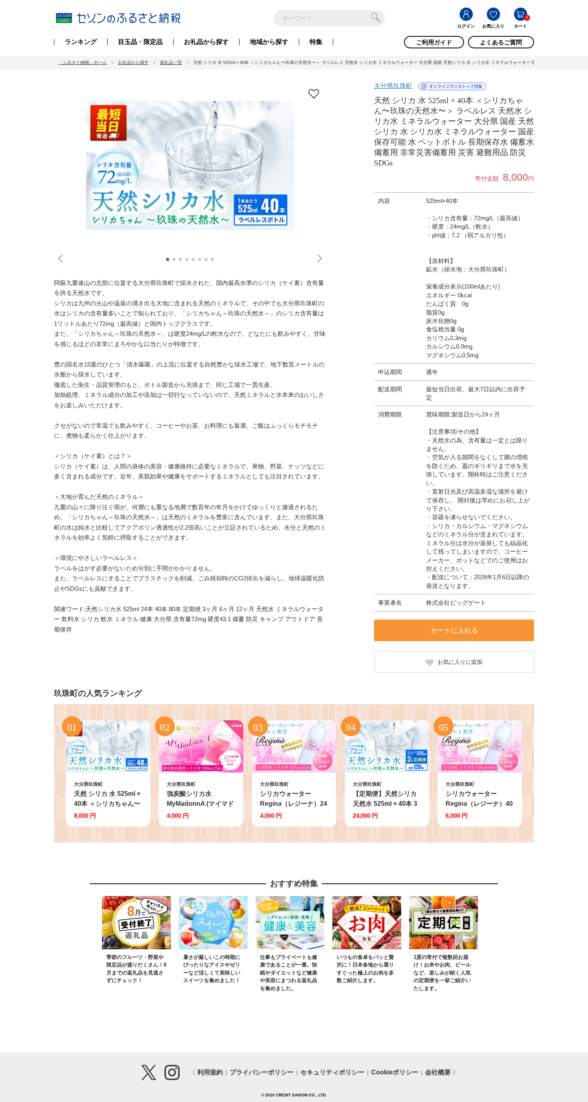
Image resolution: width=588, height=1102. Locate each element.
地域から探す (269, 42)
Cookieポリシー (394, 1072)
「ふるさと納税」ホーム (82, 62)
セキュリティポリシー (332, 1072)
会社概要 (438, 1072)
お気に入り (493, 26)
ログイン (466, 26)
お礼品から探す (206, 42)
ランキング (81, 42)
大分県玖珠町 (393, 85)
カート (520, 26)
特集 (316, 42)
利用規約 (210, 1072)
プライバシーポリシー (262, 1072)
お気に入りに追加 (460, 662)
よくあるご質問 (501, 42)
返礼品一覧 (171, 62)
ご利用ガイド (434, 42)
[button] (167, 259)
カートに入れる (454, 630)
